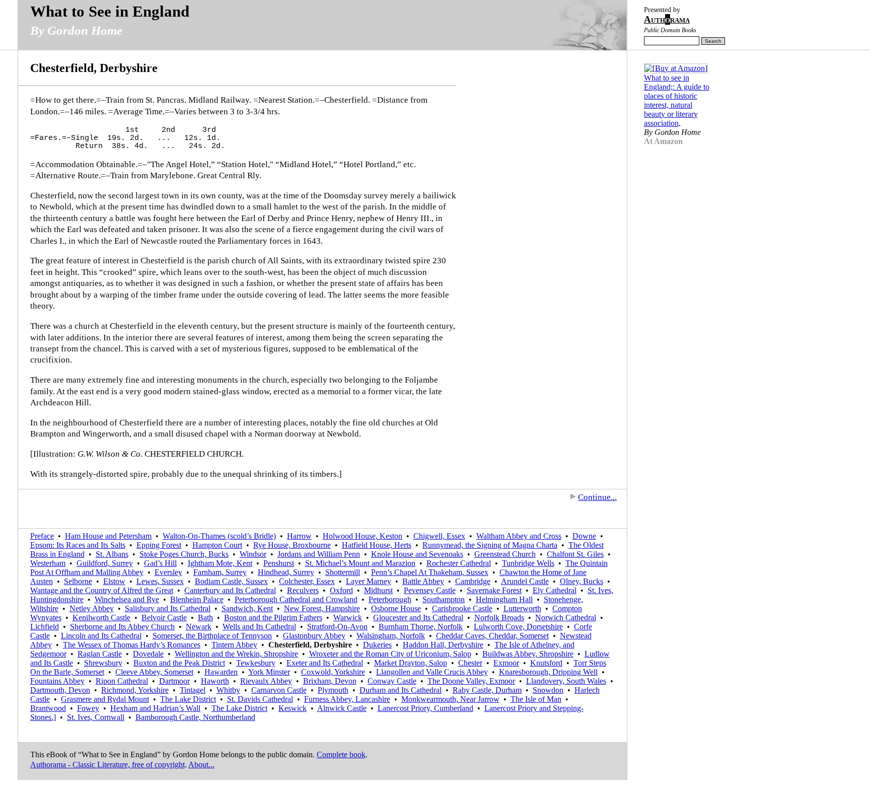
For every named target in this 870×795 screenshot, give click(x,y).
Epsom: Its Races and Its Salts (77, 545)
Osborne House (396, 608)
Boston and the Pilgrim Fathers (273, 617)
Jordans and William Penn (318, 554)
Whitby (228, 690)
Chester (470, 663)
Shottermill (342, 572)
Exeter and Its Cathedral (324, 663)
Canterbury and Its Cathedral (230, 590)
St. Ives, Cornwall (95, 717)
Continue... (597, 497)
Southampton (443, 599)
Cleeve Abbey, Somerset (154, 672)
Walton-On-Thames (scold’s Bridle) (219, 536)
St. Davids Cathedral (260, 699)
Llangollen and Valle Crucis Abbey (432, 672)
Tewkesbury (255, 663)
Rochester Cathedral (458, 563)
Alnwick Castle (342, 708)
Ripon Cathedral (122, 681)
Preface (42, 536)
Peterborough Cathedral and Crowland (296, 599)
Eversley (168, 572)
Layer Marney (368, 581)
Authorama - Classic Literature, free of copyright (107, 764)
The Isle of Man (536, 699)
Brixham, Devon (329, 681)
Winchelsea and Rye (127, 599)
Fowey (88, 708)
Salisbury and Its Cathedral (167, 608)
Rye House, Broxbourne (292, 545)
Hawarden (221, 672)
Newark (198, 626)
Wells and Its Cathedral (259, 626)
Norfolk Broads (499, 617)
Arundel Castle (525, 581)
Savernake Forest (494, 590)
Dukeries (377, 644)
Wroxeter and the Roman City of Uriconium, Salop (390, 653)
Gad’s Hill (160, 563)
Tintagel (192, 690)
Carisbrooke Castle (462, 608)
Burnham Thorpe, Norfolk (421, 626)
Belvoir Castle (164, 617)
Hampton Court (217, 545)
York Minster (269, 672)
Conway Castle (392, 681)
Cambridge (472, 581)
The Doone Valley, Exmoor (471, 681)
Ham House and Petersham (108, 536)
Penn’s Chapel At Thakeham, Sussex (429, 572)
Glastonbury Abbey (314, 635)
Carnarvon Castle (279, 690)
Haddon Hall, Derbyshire (443, 644)
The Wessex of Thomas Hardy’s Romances (131, 644)
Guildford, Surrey (105, 563)
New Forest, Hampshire (322, 608)
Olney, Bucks (581, 581)
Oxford (341, 590)
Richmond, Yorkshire (135, 690)
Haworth (215, 681)
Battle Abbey (423, 581)
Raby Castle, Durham (487, 690)
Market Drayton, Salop (410, 663)
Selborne (78, 581)
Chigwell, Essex (439, 536)
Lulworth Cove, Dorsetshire (518, 626)
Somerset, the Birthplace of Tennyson (212, 635)
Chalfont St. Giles (575, 554)
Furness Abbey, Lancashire (347, 699)
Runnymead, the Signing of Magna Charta (489, 545)
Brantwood (48, 708)
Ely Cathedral (554, 590)
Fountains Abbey (57, 681)
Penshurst (278, 563)
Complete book (341, 754)
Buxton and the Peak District (179, 663)
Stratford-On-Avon (337, 626)
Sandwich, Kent (247, 608)
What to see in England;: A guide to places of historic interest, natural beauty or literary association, (676, 100)
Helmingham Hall (504, 599)
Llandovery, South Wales (566, 681)
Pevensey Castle (430, 590)
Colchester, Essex (307, 581)
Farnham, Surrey (220, 572)
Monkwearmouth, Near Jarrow (450, 699)
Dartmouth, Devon (60, 690)
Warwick (347, 617)
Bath (205, 617)
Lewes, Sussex (160, 581)
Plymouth (333, 690)
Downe (584, 536)
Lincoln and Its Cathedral (101, 635)
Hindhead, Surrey (286, 572)
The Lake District (188, 699)
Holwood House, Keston (362, 536)
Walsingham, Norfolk (390, 635)
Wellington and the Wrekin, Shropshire (236, 653)
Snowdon (548, 690)
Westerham (47, 563)
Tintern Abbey (234, 644)
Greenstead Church (505, 554)
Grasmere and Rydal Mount (105, 699)
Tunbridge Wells (528, 563)
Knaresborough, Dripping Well (548, 672)
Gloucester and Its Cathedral (418, 617)
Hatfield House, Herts (376, 545)
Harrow (299, 536)
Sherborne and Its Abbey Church (122, 626)
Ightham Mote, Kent (220, 563)
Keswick (292, 708)
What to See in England (109, 11)
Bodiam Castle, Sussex (231, 581)
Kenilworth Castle (101, 617)
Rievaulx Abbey (266, 681)
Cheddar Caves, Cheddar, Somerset (492, 635)
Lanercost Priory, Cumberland (425, 708)
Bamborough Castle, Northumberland (195, 717)
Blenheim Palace (197, 599)
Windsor (253, 554)
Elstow (114, 581)
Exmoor (506, 663)
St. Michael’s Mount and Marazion (360, 563)
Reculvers (303, 590)
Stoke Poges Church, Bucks (184, 554)
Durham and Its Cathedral (400, 690)
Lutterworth (522, 608)
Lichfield (44, 626)
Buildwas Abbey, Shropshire (527, 653)
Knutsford (546, 663)
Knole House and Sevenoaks (417, 554)
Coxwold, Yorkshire (333, 672)
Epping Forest (158, 545)
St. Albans (112, 554)
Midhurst (378, 590)
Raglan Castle (100, 653)
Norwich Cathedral (565, 617)
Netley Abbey (91, 608)
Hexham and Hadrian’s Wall (155, 708)
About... (201, 764)
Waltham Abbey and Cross (518, 536)
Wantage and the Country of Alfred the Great (101, 590)
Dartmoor (174, 681)
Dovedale (148, 653)
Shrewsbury (103, 663)
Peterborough (390, 599)
